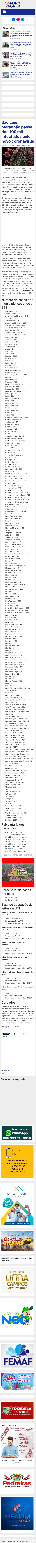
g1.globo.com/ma (12, 1027)
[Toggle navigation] (4, 12)
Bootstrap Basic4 (24, 1541)
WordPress (12, 1541)
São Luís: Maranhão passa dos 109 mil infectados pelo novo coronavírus (18, 132)
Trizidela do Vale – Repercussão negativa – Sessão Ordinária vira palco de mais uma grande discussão (20, 64)
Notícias (7, 1070)
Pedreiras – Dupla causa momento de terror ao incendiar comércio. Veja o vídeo (21, 74)
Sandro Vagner (26, 145)
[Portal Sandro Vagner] (11, 4)
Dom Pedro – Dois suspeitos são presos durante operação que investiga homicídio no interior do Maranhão (21, 34)
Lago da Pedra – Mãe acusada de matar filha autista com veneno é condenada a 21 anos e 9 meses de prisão (21, 45)
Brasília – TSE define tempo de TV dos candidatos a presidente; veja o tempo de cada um (21, 54)
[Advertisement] (18, 229)
